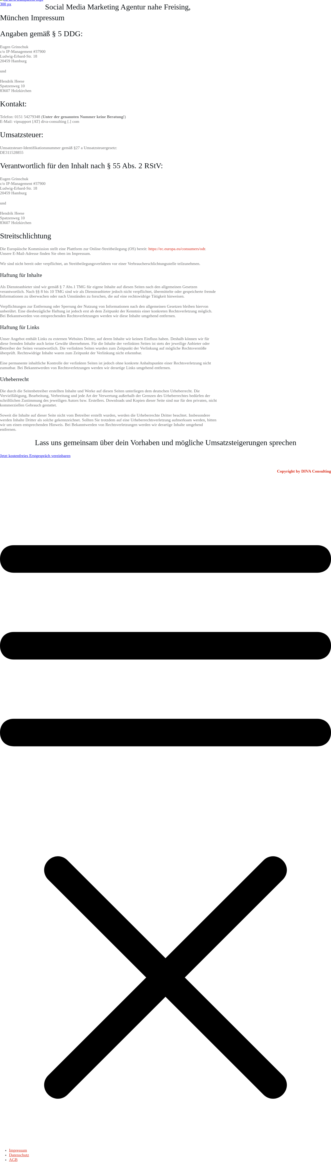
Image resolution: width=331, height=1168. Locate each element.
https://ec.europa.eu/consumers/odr (176, 249)
